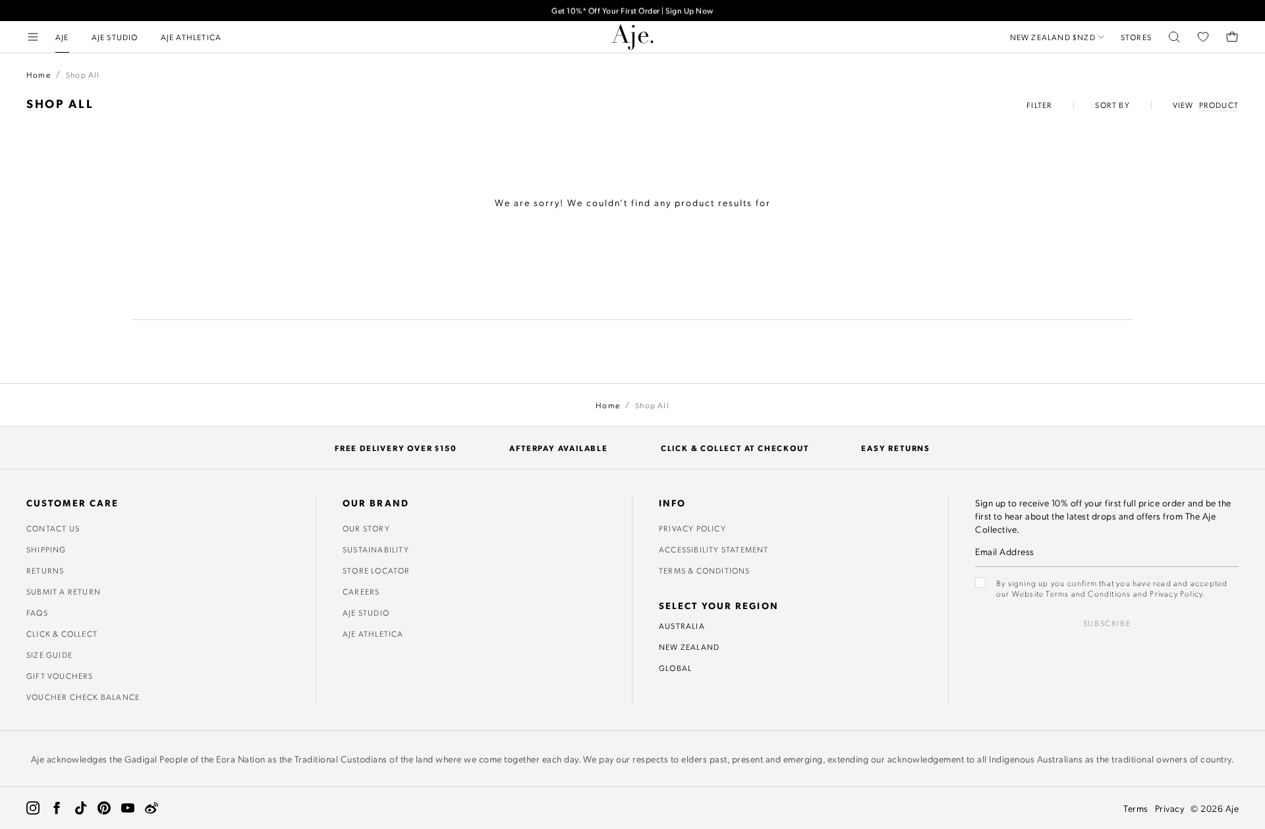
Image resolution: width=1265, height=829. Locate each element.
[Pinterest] (104, 808)
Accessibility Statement (714, 549)
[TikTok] (80, 808)
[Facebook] (56, 808)
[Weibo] (151, 808)
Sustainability (376, 549)
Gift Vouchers (60, 675)
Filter (1039, 104)
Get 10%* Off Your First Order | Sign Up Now (632, 10)
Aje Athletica (373, 633)
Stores (1136, 37)
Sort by (1112, 104)
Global (675, 667)
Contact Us (53, 528)
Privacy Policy (692, 528)
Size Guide (49, 654)
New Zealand (689, 646)
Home (38, 74)
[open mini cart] (1232, 36)
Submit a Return (63, 591)
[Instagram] (33, 808)
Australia (682, 625)
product (1219, 104)
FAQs (37, 612)
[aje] (632, 37)
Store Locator (376, 570)
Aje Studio (366, 612)
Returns (45, 570)
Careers (361, 591)
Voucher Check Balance (83, 696)
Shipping (46, 549)
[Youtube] (127, 808)
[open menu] (33, 36)
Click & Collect (62, 633)
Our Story (366, 528)
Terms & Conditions (704, 570)
